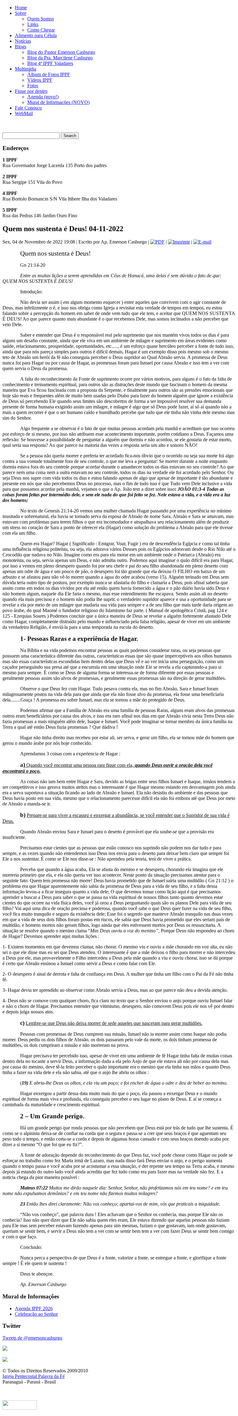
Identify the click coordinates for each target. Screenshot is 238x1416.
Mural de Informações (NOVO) (58, 102)
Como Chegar (41, 29)
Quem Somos (40, 18)
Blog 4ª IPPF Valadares (50, 63)
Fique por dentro (31, 91)
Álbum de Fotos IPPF (48, 74)
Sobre (20, 13)
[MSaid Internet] (19, 1408)
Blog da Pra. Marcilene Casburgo (60, 57)
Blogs (20, 46)
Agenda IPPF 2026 (34, 1308)
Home (21, 7)
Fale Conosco (28, 107)
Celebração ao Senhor (36, 1314)
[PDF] (157, 241)
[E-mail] (202, 241)
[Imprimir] (179, 241)
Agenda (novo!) (43, 96)
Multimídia (25, 68)
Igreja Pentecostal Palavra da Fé (33, 1376)
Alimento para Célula (36, 35)
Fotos (32, 85)
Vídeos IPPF (39, 80)
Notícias (23, 41)
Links (32, 24)
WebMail (24, 113)
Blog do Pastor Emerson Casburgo (61, 52)
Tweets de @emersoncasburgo (32, 1337)
